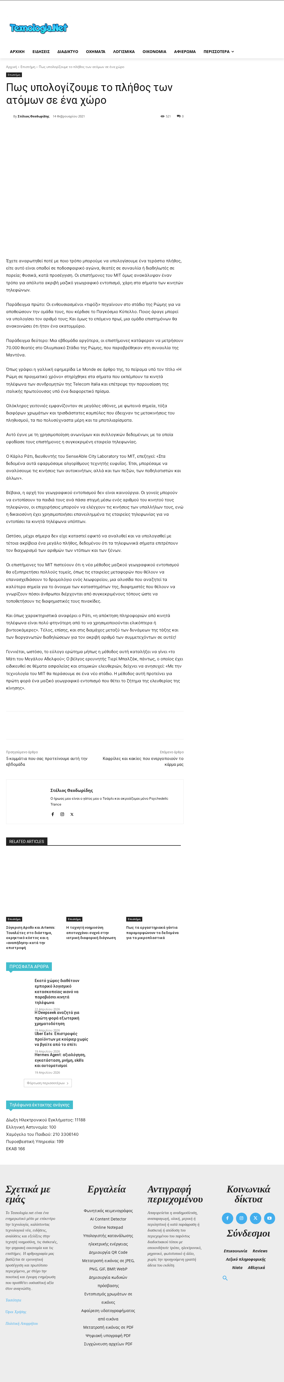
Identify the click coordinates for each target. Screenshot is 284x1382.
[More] (107, 130)
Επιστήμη (28, 66)
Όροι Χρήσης (16, 1312)
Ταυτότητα (13, 1300)
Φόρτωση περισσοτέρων (46, 1083)
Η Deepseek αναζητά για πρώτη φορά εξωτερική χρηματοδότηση (57, 1018)
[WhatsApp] (93, 130)
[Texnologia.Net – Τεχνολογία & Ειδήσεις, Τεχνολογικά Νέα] (38, 28)
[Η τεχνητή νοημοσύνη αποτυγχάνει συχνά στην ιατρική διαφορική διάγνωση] (93, 872)
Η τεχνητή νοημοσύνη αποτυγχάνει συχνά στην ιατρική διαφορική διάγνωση (91, 932)
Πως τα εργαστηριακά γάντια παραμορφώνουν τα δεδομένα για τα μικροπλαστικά (152, 932)
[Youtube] (269, 1218)
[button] (225, 1278)
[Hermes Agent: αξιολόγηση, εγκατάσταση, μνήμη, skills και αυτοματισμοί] (18, 1061)
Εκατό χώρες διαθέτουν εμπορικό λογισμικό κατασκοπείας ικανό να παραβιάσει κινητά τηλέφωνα (57, 991)
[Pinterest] (81, 130)
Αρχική (11, 66)
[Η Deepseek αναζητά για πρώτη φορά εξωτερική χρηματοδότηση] (18, 1019)
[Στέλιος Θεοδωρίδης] (9, 116)
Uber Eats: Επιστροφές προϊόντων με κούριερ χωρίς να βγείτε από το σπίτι (61, 1039)
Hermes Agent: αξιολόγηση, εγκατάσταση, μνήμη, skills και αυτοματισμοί (60, 1060)
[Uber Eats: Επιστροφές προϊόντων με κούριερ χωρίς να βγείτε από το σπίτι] (18, 1040)
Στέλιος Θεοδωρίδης (33, 116)
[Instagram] (62, 813)
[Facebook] (55, 130)
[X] (68, 130)
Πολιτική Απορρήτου (22, 1323)
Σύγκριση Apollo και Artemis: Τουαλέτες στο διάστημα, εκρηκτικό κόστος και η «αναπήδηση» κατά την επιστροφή (30, 937)
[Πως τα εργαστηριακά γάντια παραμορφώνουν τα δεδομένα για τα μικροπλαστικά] (153, 872)
